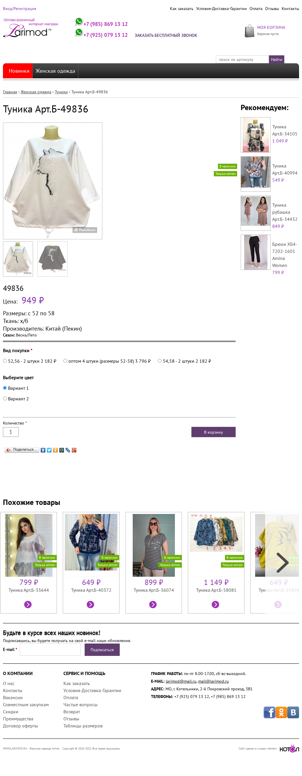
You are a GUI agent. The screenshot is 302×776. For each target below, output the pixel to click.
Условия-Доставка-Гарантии (221, 8)
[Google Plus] (74, 450)
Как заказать (181, 8)
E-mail (10, 649)
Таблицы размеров (83, 726)
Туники (61, 91)
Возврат (71, 711)
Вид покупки (17, 350)
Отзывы (272, 8)
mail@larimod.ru (213, 681)
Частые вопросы (80, 704)
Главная (10, 91)
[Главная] (31, 30)
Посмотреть (28, 605)
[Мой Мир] (62, 450)
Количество (15, 423)
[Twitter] (49, 450)
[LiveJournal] (68, 450)
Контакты (290, 8)
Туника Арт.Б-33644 (29, 590)
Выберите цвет (18, 377)
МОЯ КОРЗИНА (271, 27)
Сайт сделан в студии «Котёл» (258, 748)
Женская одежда (55, 70)
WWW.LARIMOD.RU (15, 748)
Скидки (10, 711)
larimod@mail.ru (181, 681)
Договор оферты (20, 726)
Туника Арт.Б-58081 (216, 590)
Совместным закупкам (26, 704)
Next (282, 563)
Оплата (256, 8)
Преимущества (18, 719)
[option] (31, 562)
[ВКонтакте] (43, 450)
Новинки (19, 70)
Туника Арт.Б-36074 (154, 590)
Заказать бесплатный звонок (166, 35)
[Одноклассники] (55, 450)
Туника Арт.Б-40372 (91, 590)
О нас (8, 683)
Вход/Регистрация (19, 8)
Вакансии (13, 697)
